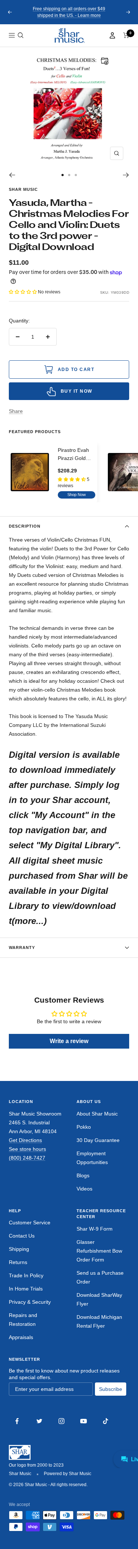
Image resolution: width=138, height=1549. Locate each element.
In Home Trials (26, 1289)
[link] (69, 35)
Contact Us (22, 1236)
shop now (76, 494)
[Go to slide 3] (76, 175)
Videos (84, 1189)
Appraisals (21, 1337)
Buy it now (76, 391)
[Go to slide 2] (69, 175)
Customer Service (29, 1222)
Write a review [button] (69, 1041)
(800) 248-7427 (27, 1158)
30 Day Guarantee (98, 1140)
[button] (21, 35)
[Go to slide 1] (62, 175)
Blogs (83, 1175)
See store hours (27, 1149)
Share (16, 411)
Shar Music (23, 189)
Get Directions (25, 1140)
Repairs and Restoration (23, 1319)
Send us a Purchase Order (100, 1277)
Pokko (84, 1127)
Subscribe (110, 1389)
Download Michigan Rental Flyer (99, 1321)
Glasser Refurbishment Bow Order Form (99, 1251)
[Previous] (12, 175)
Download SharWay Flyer (99, 1299)
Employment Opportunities (92, 1157)
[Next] (126, 175)
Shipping (19, 1249)
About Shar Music (97, 1114)
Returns (18, 1262)
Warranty (22, 947)
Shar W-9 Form (95, 1229)
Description (24, 526)
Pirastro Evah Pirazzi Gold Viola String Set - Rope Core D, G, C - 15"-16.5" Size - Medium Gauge (76, 455)
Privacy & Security (30, 1302)
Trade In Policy (26, 1275)
